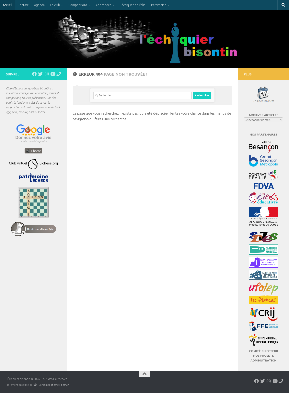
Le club (55, 5)
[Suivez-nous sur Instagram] (46, 74)
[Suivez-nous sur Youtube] (52, 74)
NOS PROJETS (263, 355)
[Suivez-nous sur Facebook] (34, 74)
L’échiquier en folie (132, 5)
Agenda (39, 5)
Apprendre (103, 5)
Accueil (7, 5)
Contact (23, 5)
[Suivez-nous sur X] (40, 74)
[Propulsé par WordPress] (35, 385)
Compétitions (77, 5)
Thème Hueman (60, 384)
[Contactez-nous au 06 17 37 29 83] (58, 74)
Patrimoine (158, 5)
